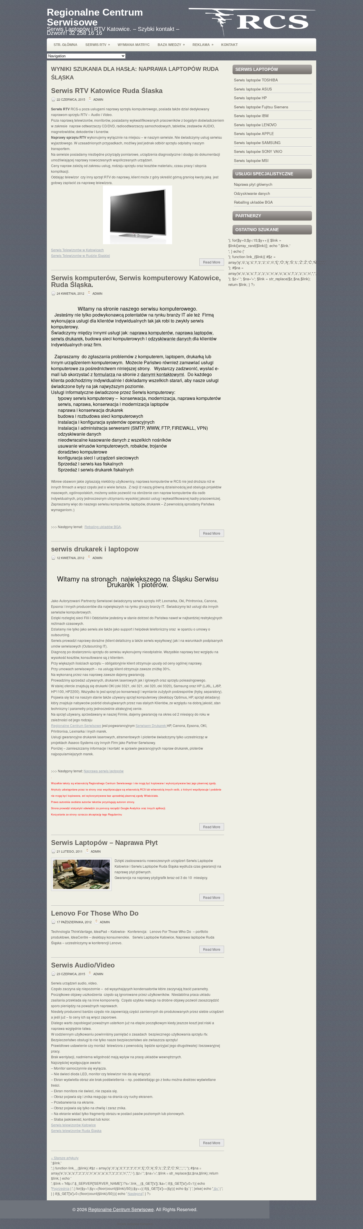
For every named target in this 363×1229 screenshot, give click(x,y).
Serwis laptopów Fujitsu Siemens (261, 106)
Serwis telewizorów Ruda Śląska (76, 1130)
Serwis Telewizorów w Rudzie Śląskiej (80, 255)
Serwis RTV (97, 45)
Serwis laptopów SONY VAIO (258, 151)
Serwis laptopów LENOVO (255, 124)
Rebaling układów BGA (103, 526)
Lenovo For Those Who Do (95, 913)
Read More (211, 262)
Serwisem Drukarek (151, 725)
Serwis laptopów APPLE (254, 133)
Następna (135, 1193)
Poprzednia (60, 1188)
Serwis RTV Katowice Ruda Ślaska (106, 90)
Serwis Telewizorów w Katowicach (77, 249)
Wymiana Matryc (134, 45)
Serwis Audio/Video (83, 965)
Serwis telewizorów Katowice (73, 1124)
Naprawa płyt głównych (253, 184)
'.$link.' (284, 245)
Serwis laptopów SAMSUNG (257, 142)
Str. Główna (65, 45)
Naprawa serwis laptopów (104, 770)
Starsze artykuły (65, 1157)
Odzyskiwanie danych (252, 193)
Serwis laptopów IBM (251, 115)
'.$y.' (216, 1188)
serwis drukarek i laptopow (95, 549)
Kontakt (229, 45)
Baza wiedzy (171, 45)
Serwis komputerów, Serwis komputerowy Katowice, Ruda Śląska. (136, 281)
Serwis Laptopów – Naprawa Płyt (104, 842)
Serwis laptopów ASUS (253, 89)
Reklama (203, 45)
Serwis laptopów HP (250, 97)
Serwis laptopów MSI (251, 160)
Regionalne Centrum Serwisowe (95, 17)
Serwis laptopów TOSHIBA (256, 80)
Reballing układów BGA (253, 202)
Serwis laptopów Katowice (135, 1223)
